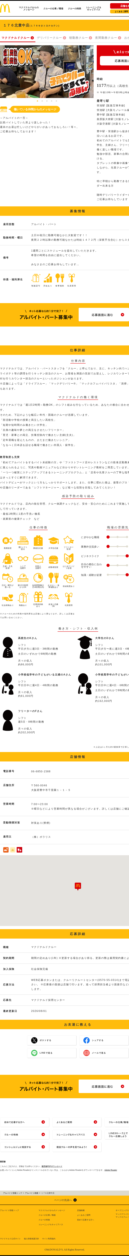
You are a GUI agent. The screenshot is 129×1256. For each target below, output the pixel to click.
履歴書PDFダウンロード (52, 1166)
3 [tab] (46, 101)
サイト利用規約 (48, 1239)
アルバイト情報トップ (9, 1210)
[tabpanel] (47, 71)
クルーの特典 (74, 8)
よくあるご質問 (83, 1215)
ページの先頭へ (63, 1200)
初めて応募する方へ (85, 1220)
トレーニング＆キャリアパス (93, 8)
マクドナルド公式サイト (10, 1239)
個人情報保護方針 (31, 1239)
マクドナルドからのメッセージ (29, 8)
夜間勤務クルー (106, 37)
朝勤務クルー (78, 37)
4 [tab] (51, 101)
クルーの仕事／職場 (53, 8)
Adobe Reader (110, 1170)
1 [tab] (37, 101)
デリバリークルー (49, 37)
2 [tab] (42, 101)
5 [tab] (56, 101)
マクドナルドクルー (16, 37)
